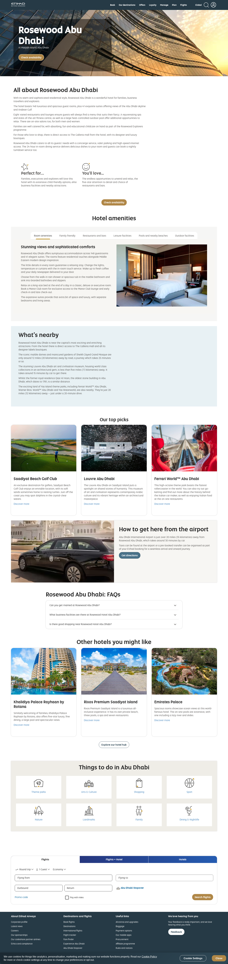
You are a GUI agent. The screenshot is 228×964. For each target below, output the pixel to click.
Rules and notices (124, 947)
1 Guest (43, 869)
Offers (142, 5)
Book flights (69, 921)
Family (139, 819)
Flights (183, 5)
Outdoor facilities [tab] (184, 235)
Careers (14, 930)
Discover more (21, 504)
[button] (198, 5)
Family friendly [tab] (67, 235)
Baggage (120, 926)
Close (219, 958)
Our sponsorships (19, 934)
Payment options (124, 930)
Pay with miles (77, 897)
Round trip (25, 869)
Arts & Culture (89, 792)
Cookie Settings (193, 958)
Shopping (139, 792)
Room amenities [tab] (43, 235)
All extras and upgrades (127, 921)
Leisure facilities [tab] (122, 235)
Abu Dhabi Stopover (72, 947)
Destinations (69, 926)
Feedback (176, 932)
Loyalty (152, 5)
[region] (114, 958)
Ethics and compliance (22, 943)
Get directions (130, 555)
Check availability (31, 57)
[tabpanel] (114, 276)
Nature (38, 819)
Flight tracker (69, 934)
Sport (189, 792)
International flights (72, 930)
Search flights (203, 897)
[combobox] (25, 869)
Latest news (16, 926)
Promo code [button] (21, 897)
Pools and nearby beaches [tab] (153, 235)
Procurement (122, 939)
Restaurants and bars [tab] (94, 235)
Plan (174, 5)
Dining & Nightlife (189, 819)
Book (112, 5)
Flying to (123, 877)
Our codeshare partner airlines (25, 939)
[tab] (45, 859)
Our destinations (127, 5)
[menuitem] (112, 5)
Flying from (24, 877)
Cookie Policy (149, 956)
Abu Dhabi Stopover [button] (132, 887)
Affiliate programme (125, 943)
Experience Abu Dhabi (74, 943)
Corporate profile (19, 921)
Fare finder (68, 939)
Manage (164, 5)
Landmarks (89, 819)
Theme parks (38, 792)
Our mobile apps (123, 934)
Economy (58, 869)
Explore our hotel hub (114, 744)
